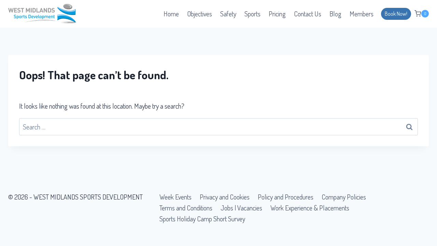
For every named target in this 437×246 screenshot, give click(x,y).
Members (361, 13)
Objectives (199, 13)
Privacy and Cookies (225, 196)
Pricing (277, 13)
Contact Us (307, 13)
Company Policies (344, 196)
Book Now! (396, 13)
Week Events (175, 196)
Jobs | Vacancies (241, 207)
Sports (252, 13)
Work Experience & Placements (309, 207)
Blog (335, 13)
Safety (228, 13)
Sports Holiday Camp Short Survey (202, 218)
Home (171, 13)
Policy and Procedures (285, 196)
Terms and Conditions (185, 207)
